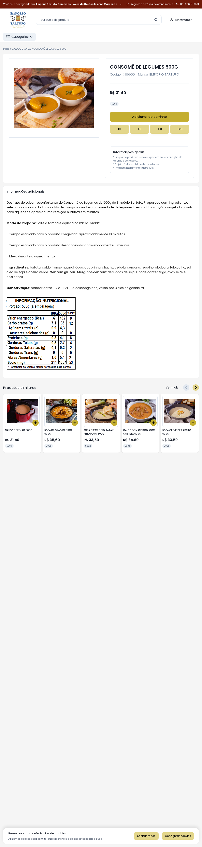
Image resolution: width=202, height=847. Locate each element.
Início (6, 48)
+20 (179, 129)
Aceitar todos (146, 836)
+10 (159, 129)
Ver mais (172, 387)
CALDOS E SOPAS (21, 48)
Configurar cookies (178, 836)
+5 (139, 129)
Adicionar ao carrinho (149, 116)
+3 (119, 129)
